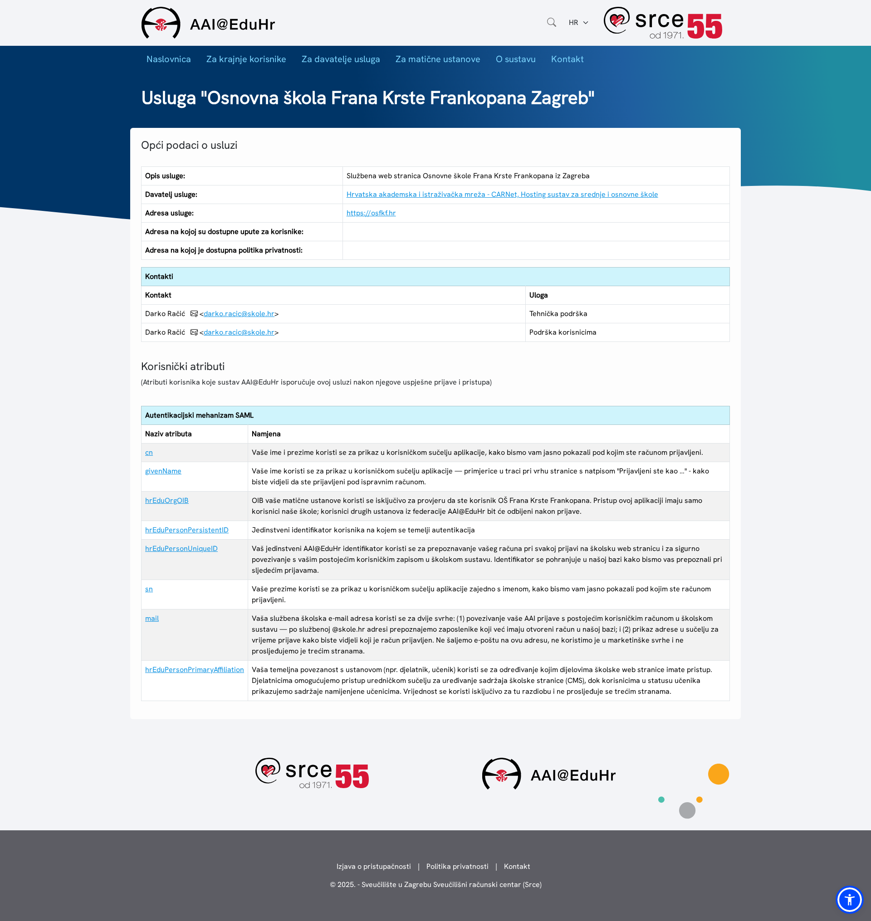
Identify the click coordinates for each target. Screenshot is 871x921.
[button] (849, 899)
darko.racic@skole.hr (239, 313)
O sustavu (516, 59)
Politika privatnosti (457, 866)
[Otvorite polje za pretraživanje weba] (552, 23)
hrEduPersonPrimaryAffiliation (194, 669)
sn (149, 589)
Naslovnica (169, 59)
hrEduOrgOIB (167, 500)
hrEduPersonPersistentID (187, 530)
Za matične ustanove (438, 59)
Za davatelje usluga (341, 59)
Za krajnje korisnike (246, 59)
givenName (163, 471)
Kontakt (567, 59)
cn (149, 452)
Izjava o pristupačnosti (374, 866)
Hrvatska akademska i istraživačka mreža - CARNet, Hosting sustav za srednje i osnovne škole (502, 194)
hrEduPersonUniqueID (181, 548)
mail (152, 618)
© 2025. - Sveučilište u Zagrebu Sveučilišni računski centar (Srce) (436, 884)
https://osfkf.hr (371, 213)
